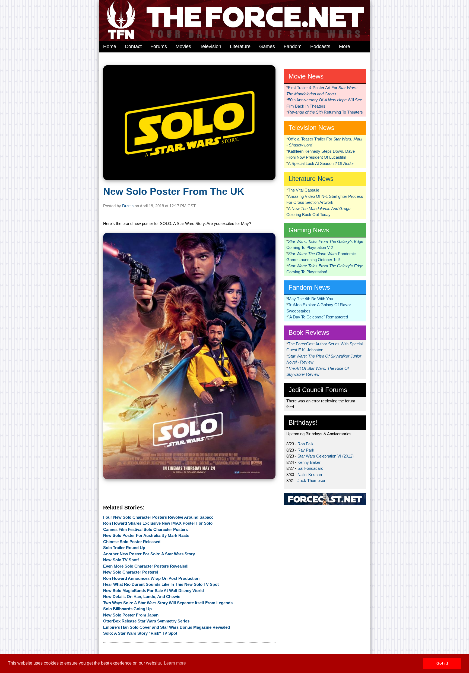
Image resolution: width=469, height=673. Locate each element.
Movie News (306, 76)
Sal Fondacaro (310, 468)
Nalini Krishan (309, 474)
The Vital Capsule (303, 190)
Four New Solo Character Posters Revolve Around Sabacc (158, 517)
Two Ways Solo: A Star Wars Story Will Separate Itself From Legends (168, 602)
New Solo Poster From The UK (173, 191)
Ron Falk (305, 444)
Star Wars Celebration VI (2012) (325, 456)
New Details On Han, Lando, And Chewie (141, 596)
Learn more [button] (175, 663)
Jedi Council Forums (318, 389)
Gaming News (309, 230)
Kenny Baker (309, 462)
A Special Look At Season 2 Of (321, 163)
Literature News (311, 178)
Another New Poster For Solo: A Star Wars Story (149, 554)
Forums (158, 46)
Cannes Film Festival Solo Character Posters (145, 529)
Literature (240, 46)
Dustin (128, 206)
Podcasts (320, 46)
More (344, 46)
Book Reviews (309, 332)
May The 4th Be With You (310, 298)
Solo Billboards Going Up (127, 608)
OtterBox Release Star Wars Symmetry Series (146, 621)
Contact (133, 46)
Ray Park (305, 450)
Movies (183, 46)
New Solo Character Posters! (130, 572)
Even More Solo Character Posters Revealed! (146, 566)
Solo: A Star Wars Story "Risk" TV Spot (140, 633)
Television (210, 46)
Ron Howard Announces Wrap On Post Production (151, 578)
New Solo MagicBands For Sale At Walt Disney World (153, 590)
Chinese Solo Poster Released (131, 541)
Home (109, 46)
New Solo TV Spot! (121, 560)
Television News (311, 127)
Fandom (293, 46)
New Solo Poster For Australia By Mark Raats (146, 535)
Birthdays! (303, 422)
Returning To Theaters (325, 112)
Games (267, 46)
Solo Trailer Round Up (124, 547)
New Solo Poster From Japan (131, 615)
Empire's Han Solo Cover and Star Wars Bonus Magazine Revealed (166, 627)
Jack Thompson (311, 480)
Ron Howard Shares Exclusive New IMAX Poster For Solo (158, 523)
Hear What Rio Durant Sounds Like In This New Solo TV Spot (161, 584)
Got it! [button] (442, 663)
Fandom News (309, 287)
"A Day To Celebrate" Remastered (318, 317)
